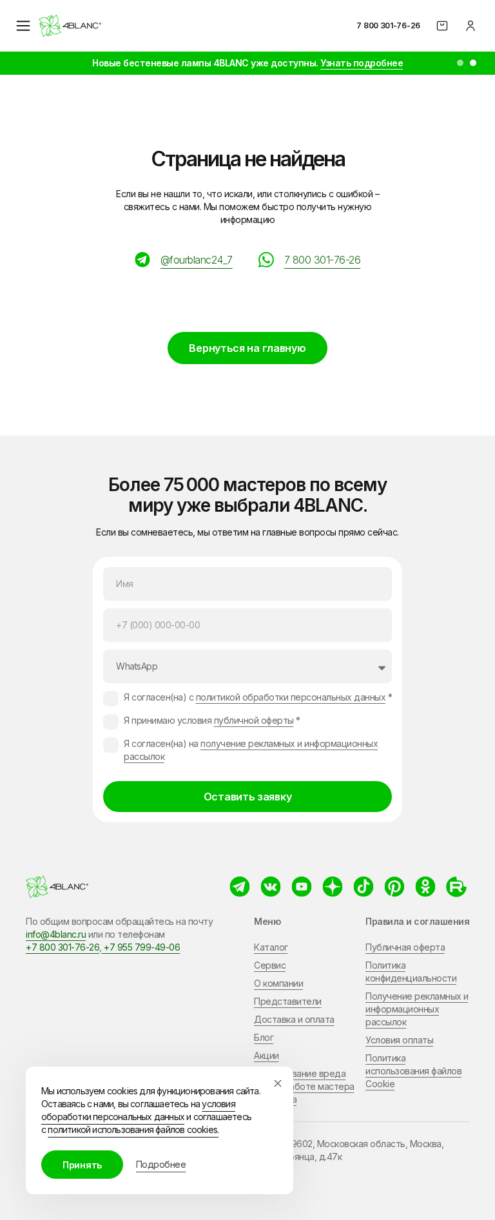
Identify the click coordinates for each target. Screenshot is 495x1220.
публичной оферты (254, 720)
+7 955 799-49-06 (141, 947)
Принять (82, 1164)
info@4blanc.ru (56, 934)
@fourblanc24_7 (196, 259)
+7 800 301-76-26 (62, 947)
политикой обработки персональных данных (291, 697)
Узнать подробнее (361, 62)
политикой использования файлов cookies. (133, 1129)
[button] (460, 63)
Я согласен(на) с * (258, 697)
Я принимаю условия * (212, 720)
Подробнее (161, 1164)
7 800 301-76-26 (388, 25)
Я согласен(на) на (251, 750)
